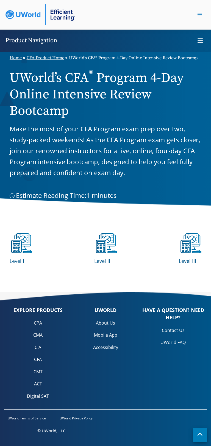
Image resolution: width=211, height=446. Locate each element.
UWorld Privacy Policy (76, 418)
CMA (38, 335)
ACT (38, 384)
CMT (38, 372)
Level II (102, 261)
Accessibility (105, 347)
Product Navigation (31, 40)
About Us (105, 323)
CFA (38, 359)
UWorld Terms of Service (27, 418)
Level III (187, 261)
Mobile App (105, 335)
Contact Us (173, 330)
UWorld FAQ (173, 342)
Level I (17, 261)
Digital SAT (38, 396)
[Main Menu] (200, 14)
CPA (38, 323)
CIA (38, 347)
